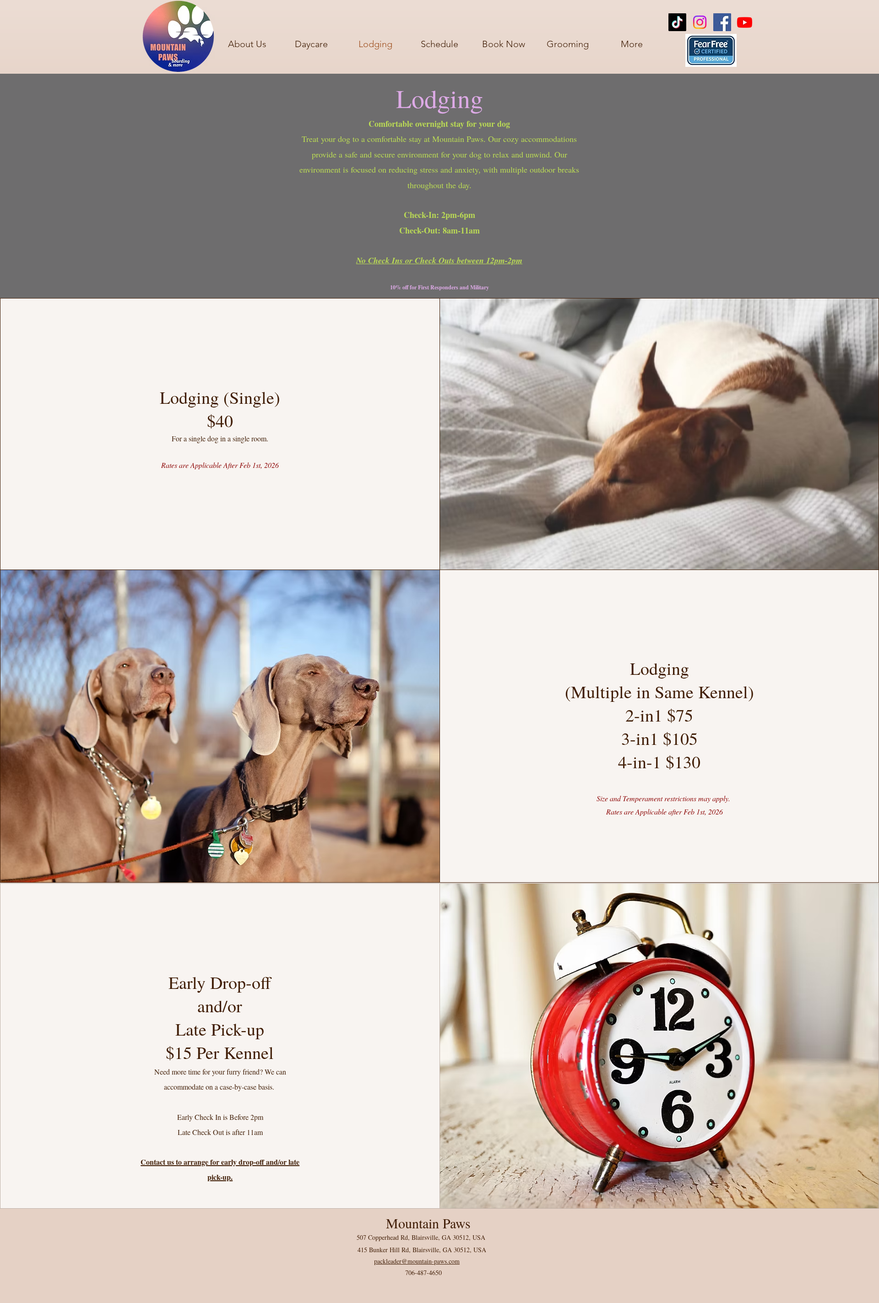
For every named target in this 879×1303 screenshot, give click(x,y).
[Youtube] (745, 22)
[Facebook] (722, 22)
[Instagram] (700, 22)
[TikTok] (677, 22)
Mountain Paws (428, 1223)
